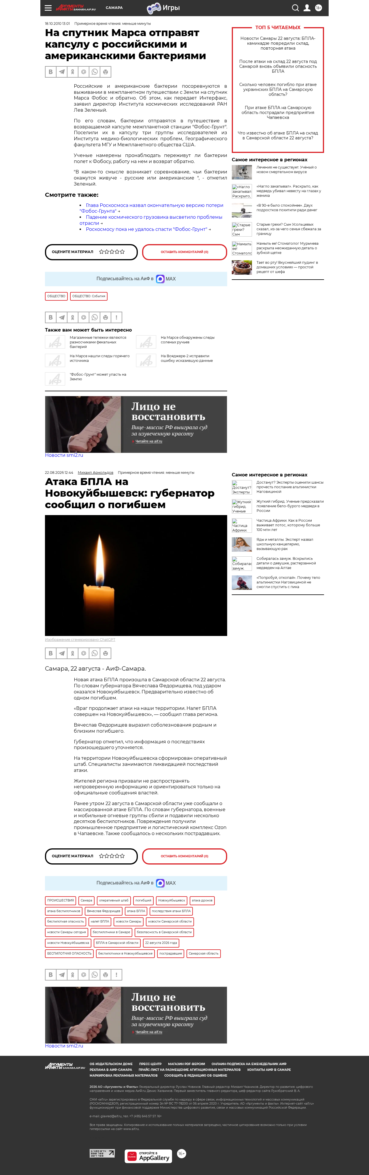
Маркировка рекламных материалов (124, 1075)
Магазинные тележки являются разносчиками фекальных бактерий (98, 342)
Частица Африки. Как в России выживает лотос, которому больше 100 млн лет (288, 525)
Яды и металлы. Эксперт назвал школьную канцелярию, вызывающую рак (285, 544)
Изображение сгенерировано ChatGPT (80, 639)
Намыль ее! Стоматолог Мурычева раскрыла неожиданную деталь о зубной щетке (288, 248)
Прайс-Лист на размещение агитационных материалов (190, 1070)
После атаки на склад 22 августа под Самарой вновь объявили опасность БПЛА (278, 66)
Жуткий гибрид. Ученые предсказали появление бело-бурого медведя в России (290, 506)
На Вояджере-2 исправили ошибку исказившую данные (187, 358)
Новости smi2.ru (64, 455)
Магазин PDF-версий (186, 1064)
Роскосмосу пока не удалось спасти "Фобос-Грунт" (146, 229)
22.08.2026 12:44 (59, 472)
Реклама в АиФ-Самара (111, 1070)
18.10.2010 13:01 (57, 23)
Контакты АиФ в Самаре (269, 1070)
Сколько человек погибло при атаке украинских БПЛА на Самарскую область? (278, 89)
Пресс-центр (150, 1064)
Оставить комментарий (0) (184, 252)
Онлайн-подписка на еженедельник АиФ (249, 1064)
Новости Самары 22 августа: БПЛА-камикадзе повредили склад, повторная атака (277, 43)
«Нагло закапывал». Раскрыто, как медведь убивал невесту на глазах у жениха (289, 191)
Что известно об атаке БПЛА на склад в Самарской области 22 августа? (278, 136)
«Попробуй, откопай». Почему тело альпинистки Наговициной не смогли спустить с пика (288, 582)
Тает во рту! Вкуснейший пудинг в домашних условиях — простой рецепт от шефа (287, 267)
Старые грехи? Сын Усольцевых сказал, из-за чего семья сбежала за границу (289, 229)
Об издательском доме (111, 1064)
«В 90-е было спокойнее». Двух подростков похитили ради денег (287, 207)
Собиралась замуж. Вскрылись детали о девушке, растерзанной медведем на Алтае (286, 563)
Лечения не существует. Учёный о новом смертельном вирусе (287, 169)
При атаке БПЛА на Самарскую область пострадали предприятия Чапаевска (278, 112)
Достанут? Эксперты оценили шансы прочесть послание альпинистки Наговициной (290, 487)
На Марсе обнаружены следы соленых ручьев (187, 339)
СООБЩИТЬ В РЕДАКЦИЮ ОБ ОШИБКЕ (195, 1075)
